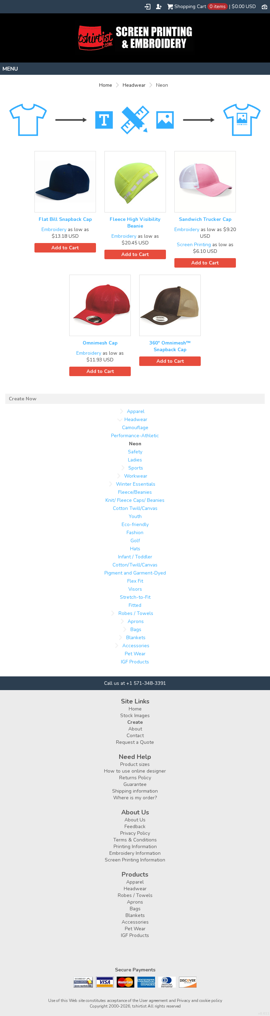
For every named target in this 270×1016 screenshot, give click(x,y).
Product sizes (135, 764)
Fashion (135, 532)
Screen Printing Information (135, 860)
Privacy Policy (135, 833)
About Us (135, 820)
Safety (135, 451)
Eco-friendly (135, 524)
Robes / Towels (135, 613)
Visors (135, 589)
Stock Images (135, 715)
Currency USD (264, 6)
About (135, 729)
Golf (135, 540)
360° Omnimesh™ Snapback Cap (170, 346)
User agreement (153, 1000)
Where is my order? (135, 797)
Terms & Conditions (135, 840)
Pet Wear (135, 653)
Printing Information (135, 846)
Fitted (135, 605)
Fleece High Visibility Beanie (135, 222)
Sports (135, 468)
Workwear (135, 476)
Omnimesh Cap (100, 343)
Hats (135, 548)
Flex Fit (135, 581)
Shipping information (135, 791)
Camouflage (135, 427)
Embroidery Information (135, 853)
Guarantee (135, 784)
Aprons (136, 621)
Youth (135, 516)
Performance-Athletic (135, 435)
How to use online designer (135, 771)
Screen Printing (194, 244)
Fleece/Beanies (135, 492)
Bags (135, 629)
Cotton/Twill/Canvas (135, 565)
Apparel (135, 411)
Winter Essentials (135, 484)
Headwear (134, 85)
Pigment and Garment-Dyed (135, 573)
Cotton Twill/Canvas (135, 508)
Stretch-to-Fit (135, 597)
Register (159, 6)
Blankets (136, 637)
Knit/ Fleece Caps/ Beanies (135, 500)
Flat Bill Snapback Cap (65, 219)
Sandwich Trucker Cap (205, 219)
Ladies (135, 460)
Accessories (135, 645)
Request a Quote (135, 742)
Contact (135, 735)
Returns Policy (135, 777)
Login (147, 6)
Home (105, 85)
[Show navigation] (135, 69)
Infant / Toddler (135, 556)
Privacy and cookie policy (199, 1000)
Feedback (135, 826)
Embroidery (53, 229)
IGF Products (135, 661)
